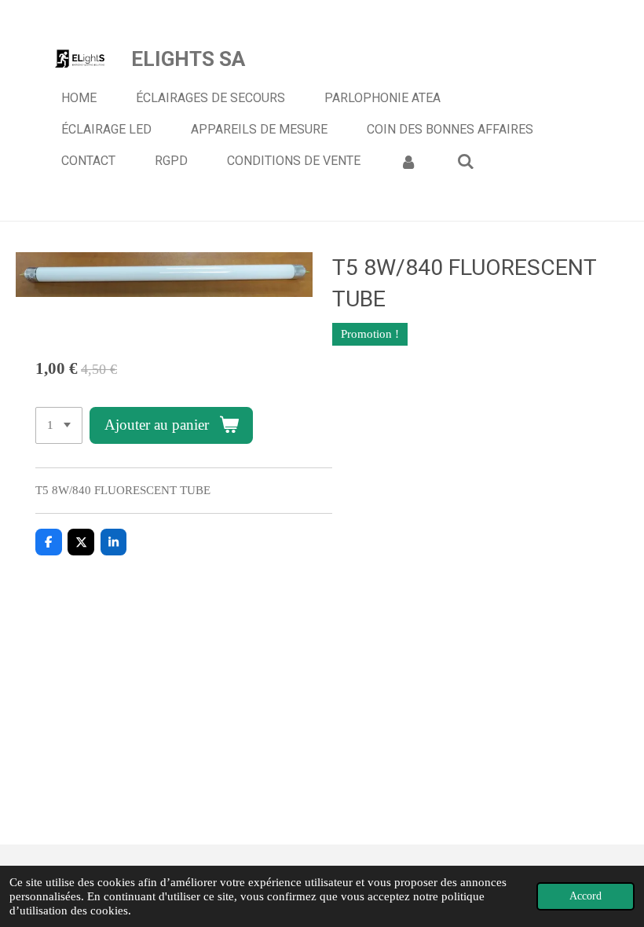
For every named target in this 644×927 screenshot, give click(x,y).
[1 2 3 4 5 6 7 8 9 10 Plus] (58, 425)
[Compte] (408, 161)
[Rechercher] (465, 161)
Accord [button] (585, 896)
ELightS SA (188, 59)
